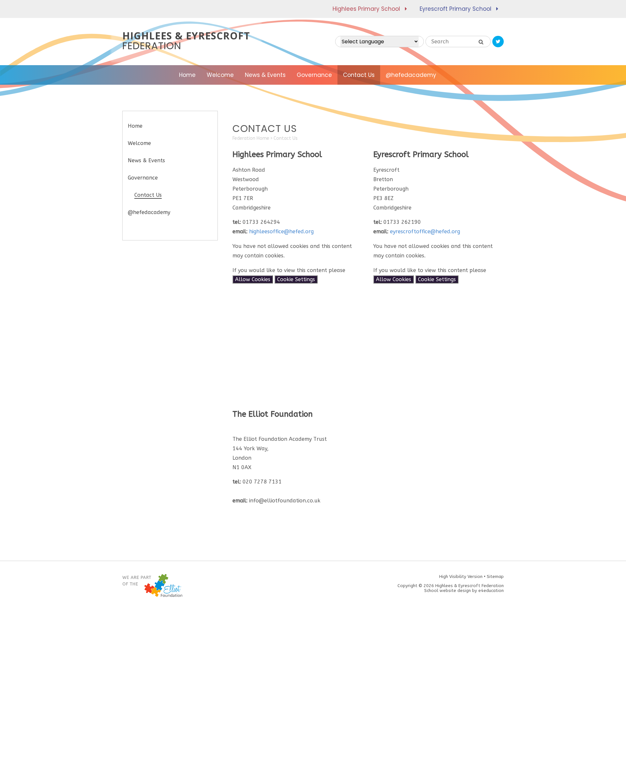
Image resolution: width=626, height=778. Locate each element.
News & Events (146, 160)
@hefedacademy (149, 212)
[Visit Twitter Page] (498, 41)
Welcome (139, 143)
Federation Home (250, 138)
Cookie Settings (296, 279)
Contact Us (286, 138)
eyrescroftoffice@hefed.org (425, 231)
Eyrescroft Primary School (455, 9)
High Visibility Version (461, 576)
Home (135, 126)
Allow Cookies (252, 279)
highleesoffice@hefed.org (281, 231)
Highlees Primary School (366, 9)
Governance (143, 178)
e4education (491, 590)
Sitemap (495, 576)
